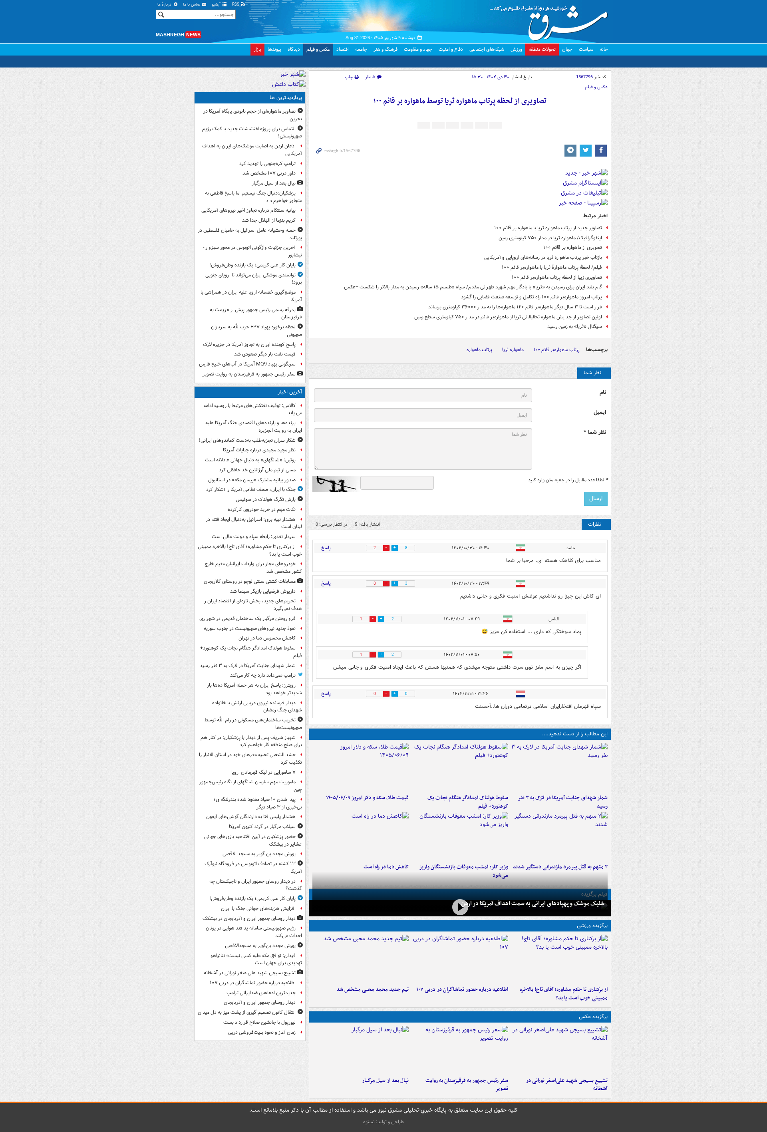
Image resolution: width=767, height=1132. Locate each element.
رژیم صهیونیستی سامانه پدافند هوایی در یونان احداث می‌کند (254, 931)
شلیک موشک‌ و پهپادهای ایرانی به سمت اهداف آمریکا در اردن (532, 903)
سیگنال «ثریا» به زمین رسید (574, 326)
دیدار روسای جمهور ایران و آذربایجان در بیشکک (249, 918)
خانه (604, 49)
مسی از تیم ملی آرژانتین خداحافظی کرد (257, 470)
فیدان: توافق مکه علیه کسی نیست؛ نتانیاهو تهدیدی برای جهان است (256, 959)
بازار (257, 49)
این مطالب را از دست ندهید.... (575, 734)
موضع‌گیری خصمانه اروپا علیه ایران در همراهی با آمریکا (251, 296)
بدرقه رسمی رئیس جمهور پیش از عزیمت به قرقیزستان (256, 313)
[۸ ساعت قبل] (460, 836)
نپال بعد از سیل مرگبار (385, 1080)
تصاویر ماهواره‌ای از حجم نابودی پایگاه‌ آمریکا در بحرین (252, 115)
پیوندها (274, 49)
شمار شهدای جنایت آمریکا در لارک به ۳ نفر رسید (563, 802)
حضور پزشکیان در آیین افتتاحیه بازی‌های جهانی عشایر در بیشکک (253, 840)
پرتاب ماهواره (479, 350)
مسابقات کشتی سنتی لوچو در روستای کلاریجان (250, 581)
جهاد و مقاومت (418, 49)
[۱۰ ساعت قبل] (360, 836)
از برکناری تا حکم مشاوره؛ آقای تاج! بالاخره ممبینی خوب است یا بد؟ (564, 994)
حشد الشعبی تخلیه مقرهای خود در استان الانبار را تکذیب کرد (250, 758)
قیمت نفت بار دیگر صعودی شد (265, 354)
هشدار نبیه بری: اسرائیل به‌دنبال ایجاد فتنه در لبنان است (254, 523)
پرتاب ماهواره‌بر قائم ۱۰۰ (557, 350)
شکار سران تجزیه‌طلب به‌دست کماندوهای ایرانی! (247, 440)
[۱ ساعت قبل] (559, 767)
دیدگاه (294, 49)
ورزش (516, 49)
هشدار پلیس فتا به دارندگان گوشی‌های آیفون (251, 816)
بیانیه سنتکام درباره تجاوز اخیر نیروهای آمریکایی (248, 210)
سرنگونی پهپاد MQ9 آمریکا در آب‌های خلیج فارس (247, 364)
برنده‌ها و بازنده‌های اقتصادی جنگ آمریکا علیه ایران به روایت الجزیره (253, 426)
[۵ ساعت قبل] (360, 767)
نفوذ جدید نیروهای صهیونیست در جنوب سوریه (250, 628)
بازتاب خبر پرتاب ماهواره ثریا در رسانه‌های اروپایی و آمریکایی (543, 257)
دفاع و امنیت (451, 49)
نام (603, 392)
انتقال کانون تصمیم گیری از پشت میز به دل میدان (247, 1012)
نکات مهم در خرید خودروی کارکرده (262, 509)
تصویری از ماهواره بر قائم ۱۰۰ (572, 247)
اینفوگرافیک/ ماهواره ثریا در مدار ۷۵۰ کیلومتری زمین (550, 238)
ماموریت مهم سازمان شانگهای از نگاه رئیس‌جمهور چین (250, 785)
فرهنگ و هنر (385, 49)
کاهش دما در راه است (386, 867)
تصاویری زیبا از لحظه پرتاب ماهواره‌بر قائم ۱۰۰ (557, 277)
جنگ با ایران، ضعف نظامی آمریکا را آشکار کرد (251, 489)
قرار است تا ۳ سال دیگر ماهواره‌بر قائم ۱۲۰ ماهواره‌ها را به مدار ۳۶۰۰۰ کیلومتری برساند (515, 307)
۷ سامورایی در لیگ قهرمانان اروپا (263, 772)
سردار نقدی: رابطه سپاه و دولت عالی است (254, 536)
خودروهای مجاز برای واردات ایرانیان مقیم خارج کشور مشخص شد (253, 567)
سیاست (586, 49)
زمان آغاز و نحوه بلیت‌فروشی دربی (262, 1032)
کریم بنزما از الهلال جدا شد (269, 220)
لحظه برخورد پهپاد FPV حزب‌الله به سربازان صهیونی (256, 330)
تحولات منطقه (542, 49)
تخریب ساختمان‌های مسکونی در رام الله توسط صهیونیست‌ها (253, 723)
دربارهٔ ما (165, 5)
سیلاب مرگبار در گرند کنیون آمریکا (262, 826)
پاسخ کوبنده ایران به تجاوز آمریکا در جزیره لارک (249, 344)
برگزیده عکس (593, 1017)
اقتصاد (342, 49)
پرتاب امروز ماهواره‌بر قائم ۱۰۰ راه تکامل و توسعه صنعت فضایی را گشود (531, 297)
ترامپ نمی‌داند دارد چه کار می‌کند (263, 675)
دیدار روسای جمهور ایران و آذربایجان (260, 1002)
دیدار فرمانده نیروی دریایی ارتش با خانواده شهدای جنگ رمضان (257, 706)
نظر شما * (595, 432)
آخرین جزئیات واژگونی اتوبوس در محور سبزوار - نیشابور (252, 251)
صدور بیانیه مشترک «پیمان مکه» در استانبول (252, 480)
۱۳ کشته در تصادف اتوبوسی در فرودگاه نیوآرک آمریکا (253, 867)
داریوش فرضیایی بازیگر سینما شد (263, 591)
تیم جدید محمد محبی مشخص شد (372, 989)
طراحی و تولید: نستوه (383, 1122)
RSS (236, 5)
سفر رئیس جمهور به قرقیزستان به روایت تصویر (466, 1085)
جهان (567, 49)
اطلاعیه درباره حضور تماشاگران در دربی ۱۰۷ (462, 989)
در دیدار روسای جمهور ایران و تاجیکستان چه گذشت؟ (255, 885)
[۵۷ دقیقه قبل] (559, 959)
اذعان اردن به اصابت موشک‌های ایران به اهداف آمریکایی (252, 149)
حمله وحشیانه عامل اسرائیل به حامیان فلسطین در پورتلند (250, 234)
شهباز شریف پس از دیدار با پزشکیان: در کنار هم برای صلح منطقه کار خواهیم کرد (251, 741)
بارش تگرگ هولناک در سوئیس (266, 499)
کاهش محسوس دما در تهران (267, 638)
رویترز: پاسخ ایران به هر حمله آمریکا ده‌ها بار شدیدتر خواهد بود (254, 689)
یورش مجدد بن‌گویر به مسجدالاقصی (260, 945)
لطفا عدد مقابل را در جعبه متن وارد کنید (568, 480)
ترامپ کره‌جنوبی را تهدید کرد (267, 163)
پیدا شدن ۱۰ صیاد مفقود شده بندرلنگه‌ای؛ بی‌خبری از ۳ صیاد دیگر (258, 803)
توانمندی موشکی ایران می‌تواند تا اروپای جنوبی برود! (253, 278)
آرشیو (217, 5)
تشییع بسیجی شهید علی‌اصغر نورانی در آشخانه (567, 1085)
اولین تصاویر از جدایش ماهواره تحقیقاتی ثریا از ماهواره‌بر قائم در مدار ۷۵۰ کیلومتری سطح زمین (508, 317)
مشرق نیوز (551, 20)
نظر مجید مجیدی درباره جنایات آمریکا (259, 450)
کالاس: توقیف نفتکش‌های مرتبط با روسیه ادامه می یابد (252, 409)
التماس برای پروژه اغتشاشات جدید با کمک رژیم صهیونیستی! (252, 132)
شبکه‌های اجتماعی (486, 49)
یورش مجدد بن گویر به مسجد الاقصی (259, 854)
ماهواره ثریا (513, 350)
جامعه (361, 49)
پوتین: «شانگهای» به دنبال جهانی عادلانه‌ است (250, 460)
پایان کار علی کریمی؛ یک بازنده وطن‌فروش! (252, 265)
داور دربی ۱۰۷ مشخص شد (269, 173)
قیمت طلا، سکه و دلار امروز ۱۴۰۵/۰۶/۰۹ (367, 797)
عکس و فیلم (318, 49)
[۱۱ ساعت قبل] (460, 907)
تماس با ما (192, 5)
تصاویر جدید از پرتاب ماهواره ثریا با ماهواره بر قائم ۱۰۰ (548, 228)
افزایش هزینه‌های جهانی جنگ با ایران (258, 908)
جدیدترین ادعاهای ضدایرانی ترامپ (261, 993)
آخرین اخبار (290, 392)
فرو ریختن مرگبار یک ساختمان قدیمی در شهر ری (247, 618)
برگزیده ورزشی (592, 925)
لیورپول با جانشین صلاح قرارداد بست (259, 1022)
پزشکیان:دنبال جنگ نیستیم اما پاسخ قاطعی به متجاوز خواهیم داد (253, 197)
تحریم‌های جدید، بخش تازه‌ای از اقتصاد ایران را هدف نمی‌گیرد (252, 604)
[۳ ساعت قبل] (460, 959)
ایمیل (600, 412)
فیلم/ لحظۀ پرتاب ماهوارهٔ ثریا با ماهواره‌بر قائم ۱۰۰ (552, 267)
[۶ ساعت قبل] (559, 836)
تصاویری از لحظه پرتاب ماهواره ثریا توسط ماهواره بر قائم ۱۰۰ (459, 101)
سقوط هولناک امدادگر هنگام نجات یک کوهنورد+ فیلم (467, 802)
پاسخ (326, 548)
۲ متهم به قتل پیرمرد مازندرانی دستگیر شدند (560, 867)
